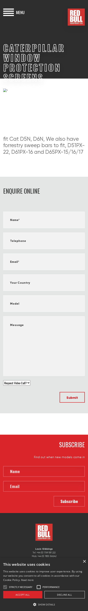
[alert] (44, 584)
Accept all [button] (23, 594)
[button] (44, 604)
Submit (72, 398)
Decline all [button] (64, 594)
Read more (27, 580)
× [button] (84, 561)
